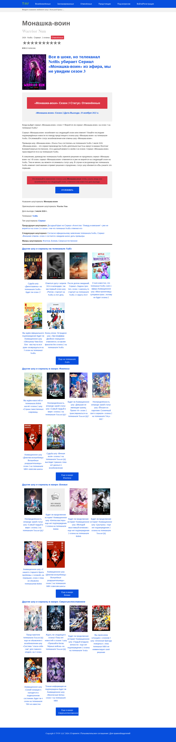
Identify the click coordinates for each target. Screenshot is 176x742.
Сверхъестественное (67, 241)
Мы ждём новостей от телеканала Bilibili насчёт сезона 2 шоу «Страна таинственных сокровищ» (33, 406)
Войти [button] (139, 4)
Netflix (35, 215)
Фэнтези (46, 241)
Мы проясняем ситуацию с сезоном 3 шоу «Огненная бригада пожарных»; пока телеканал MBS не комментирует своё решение (101, 643)
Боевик (54, 241)
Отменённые (86, 4)
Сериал (41, 220)
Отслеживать (67, 190)
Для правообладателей (120, 733)
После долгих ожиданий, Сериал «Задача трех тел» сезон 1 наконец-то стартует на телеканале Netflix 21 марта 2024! (78, 289)
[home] (25, 4)
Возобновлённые (43, 4)
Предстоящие (105, 4)
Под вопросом (123, 4)
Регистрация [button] (148, 4)
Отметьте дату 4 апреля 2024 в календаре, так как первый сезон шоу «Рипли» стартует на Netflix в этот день (55, 289)
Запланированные (65, 4)
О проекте (74, 733)
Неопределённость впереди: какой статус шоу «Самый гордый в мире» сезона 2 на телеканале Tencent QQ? (55, 409)
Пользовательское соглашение (94, 733)
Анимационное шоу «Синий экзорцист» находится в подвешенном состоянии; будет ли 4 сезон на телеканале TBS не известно (33, 695)
